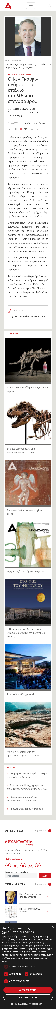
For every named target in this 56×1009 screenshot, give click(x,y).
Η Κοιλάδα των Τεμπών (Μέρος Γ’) (29, 910)
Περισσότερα (41, 830)
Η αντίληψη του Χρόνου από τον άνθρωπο (30, 895)
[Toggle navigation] (30, 5)
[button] (28, 1003)
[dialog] (28, 966)
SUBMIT (45, 875)
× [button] (52, 927)
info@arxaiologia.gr (13, 859)
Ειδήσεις (11, 74)
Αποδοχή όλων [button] (28, 990)
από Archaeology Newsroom (36, 123)
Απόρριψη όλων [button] (28, 997)
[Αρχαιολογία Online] (8, 5)
